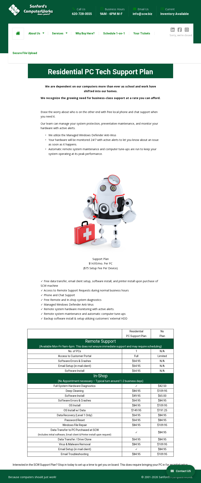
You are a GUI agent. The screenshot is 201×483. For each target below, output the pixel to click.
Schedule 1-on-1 (114, 33)
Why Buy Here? (85, 33)
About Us (34, 33)
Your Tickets (141, 33)
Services (57, 33)
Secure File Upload (25, 53)
